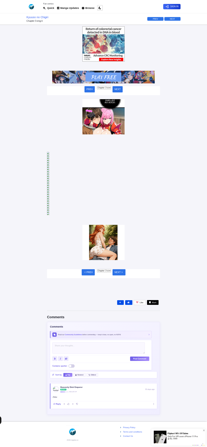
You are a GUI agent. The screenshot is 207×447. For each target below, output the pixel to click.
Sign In (172, 6)
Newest (80, 312)
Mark (153, 239)
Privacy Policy (129, 427)
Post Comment (139, 296)
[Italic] (60, 295)
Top (68, 312)
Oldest (93, 312)
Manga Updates (69, 8)
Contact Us (128, 436)
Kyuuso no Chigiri (37, 17)
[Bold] (54, 295)
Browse (89, 8)
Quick (50, 8)
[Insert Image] (66, 295)
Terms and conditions (132, 432)
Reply (58, 341)
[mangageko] (33, 7)
